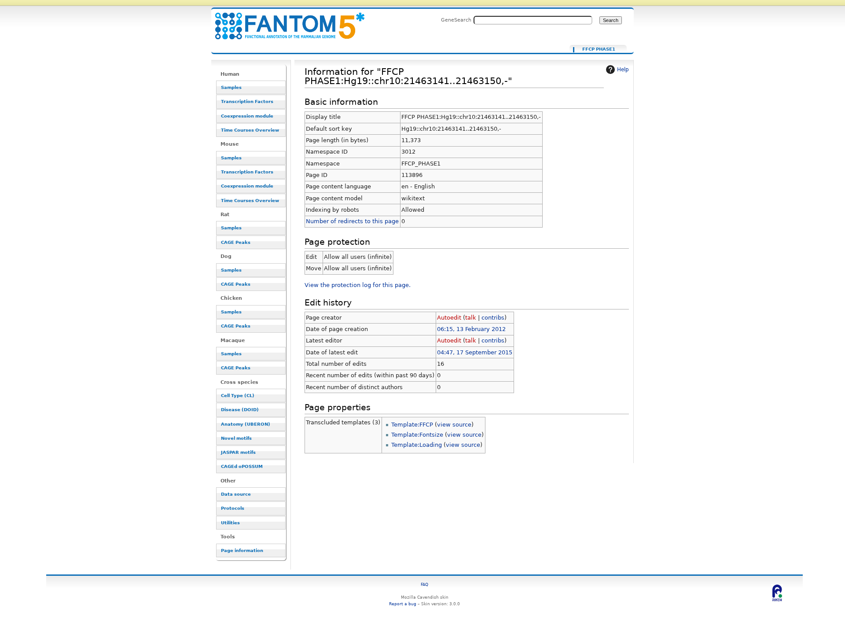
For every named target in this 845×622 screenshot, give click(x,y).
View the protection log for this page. (358, 285)
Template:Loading (416, 445)
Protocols (232, 508)
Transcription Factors (247, 101)
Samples (231, 87)
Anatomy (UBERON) (245, 424)
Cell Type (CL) (237, 395)
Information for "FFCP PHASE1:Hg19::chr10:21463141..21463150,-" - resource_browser (284, 21)
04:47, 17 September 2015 (474, 352)
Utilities (230, 522)
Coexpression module (247, 116)
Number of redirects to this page (352, 221)
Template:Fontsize (417, 434)
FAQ (424, 584)
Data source (236, 494)
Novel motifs (236, 438)
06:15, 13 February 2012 (471, 329)
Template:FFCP (412, 424)
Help (623, 69)
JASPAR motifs (238, 452)
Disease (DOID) (240, 409)
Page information (242, 550)
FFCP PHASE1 (598, 49)
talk (470, 317)
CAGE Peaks (235, 242)
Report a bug (402, 603)
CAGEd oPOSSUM (242, 466)
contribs (492, 317)
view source (454, 424)
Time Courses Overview (250, 130)
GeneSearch (456, 20)
